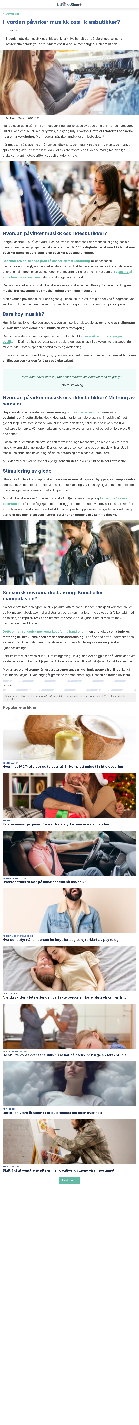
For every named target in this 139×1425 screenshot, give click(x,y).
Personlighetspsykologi (18, 936)
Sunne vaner (10, 763)
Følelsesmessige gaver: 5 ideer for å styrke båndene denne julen (56, 824)
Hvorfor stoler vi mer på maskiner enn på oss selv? (44, 882)
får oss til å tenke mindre (85, 412)
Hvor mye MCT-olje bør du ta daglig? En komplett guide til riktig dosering (63, 767)
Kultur (7, 820)
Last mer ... (69, 1180)
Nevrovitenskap (11, 14)
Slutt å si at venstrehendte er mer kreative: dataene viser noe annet (58, 1170)
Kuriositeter (11, 1166)
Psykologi (9, 1109)
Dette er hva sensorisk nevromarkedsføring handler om (44, 631)
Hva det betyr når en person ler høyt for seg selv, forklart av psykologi (61, 940)
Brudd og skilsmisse (15, 1051)
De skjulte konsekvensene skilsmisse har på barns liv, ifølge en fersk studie (64, 1055)
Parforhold (10, 993)
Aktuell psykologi (14, 878)
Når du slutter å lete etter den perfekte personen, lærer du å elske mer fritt (64, 997)
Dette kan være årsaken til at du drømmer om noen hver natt (52, 1113)
